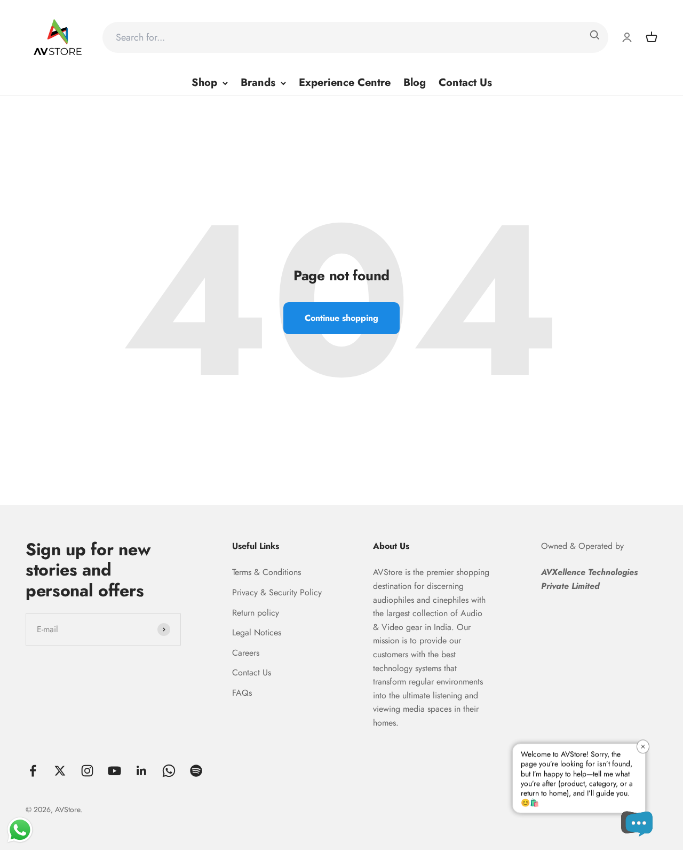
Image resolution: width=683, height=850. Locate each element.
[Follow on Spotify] (196, 771)
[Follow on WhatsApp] (169, 771)
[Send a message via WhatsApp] (20, 830)
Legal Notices (256, 632)
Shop (204, 82)
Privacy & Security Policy (277, 592)
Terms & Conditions (266, 572)
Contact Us (465, 82)
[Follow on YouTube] (114, 771)
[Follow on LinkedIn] (141, 771)
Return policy (255, 613)
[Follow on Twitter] (60, 771)
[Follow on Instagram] (87, 771)
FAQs (242, 693)
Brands (258, 82)
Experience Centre (345, 82)
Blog (414, 82)
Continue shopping (341, 318)
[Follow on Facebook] (33, 771)
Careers (245, 653)
